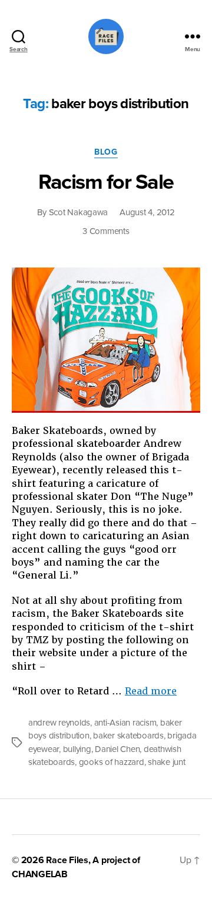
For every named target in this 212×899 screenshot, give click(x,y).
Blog (105, 152)
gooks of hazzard (111, 762)
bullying (77, 749)
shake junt (166, 762)
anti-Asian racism (125, 722)
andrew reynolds (59, 722)
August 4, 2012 (147, 212)
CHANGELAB (40, 874)
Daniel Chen (117, 749)
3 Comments (105, 231)
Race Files (67, 860)
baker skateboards (128, 735)
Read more (151, 691)
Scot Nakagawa (78, 212)
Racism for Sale (106, 182)
